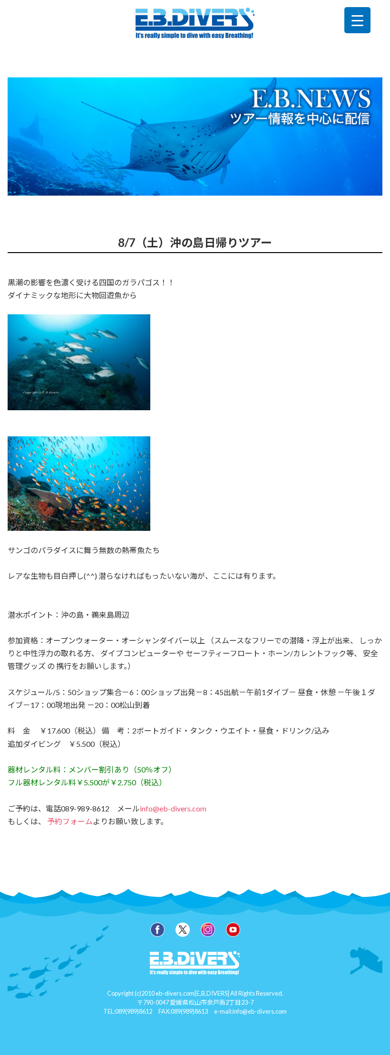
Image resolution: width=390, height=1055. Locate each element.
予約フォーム (70, 821)
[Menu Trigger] (357, 20)
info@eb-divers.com (173, 808)
